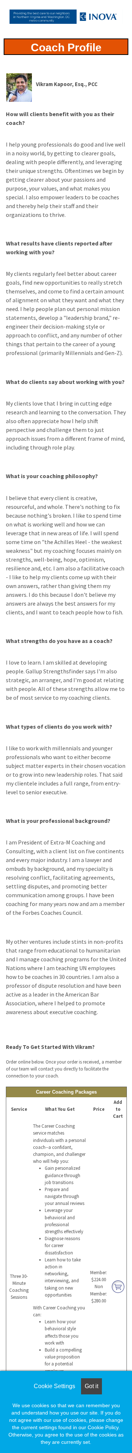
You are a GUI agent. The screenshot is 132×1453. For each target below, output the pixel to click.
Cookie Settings (54, 1386)
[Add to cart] (118, 1286)
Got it (91, 1386)
